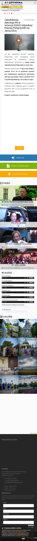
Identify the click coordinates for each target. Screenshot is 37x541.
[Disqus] (19, 122)
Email (4, 502)
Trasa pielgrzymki (19, 174)
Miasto (5, 519)
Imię (4, 508)
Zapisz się (20, 158)
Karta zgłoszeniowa (20, 166)
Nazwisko (6, 514)
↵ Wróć (19, 148)
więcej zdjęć (33, 433)
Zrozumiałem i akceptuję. (22, 535)
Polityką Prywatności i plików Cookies (16, 531)
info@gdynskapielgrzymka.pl (13, 482)
